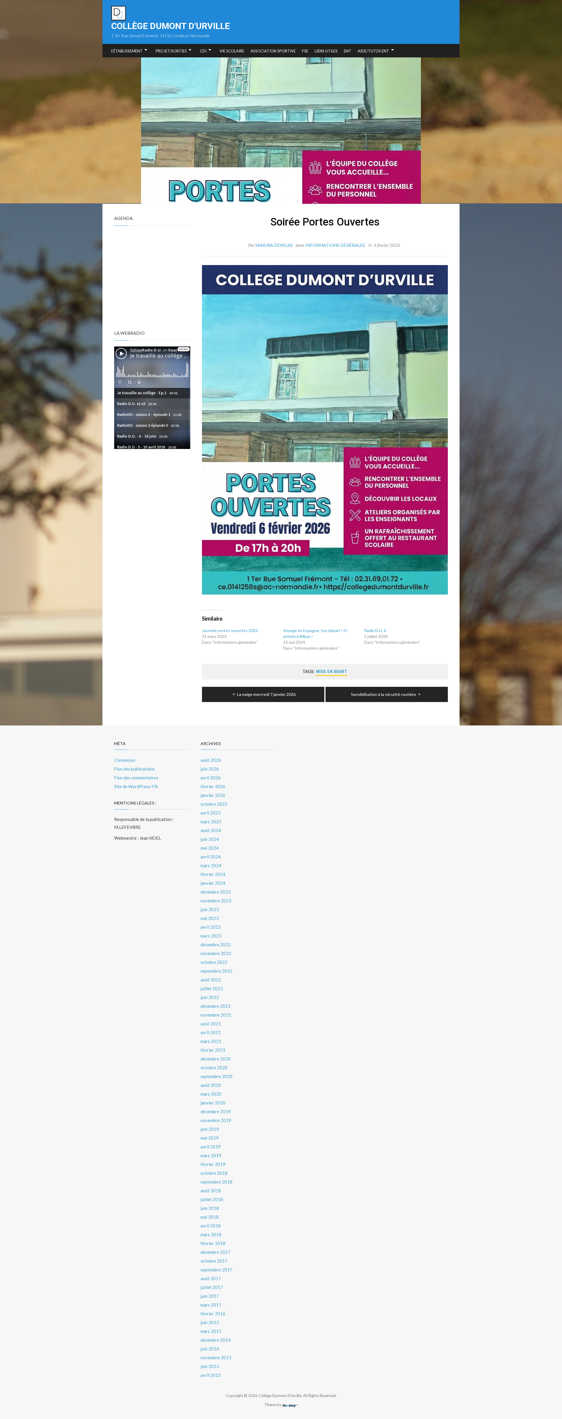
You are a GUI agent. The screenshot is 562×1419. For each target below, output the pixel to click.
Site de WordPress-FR (136, 786)
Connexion (124, 760)
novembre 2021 (216, 1014)
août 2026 (211, 760)
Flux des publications (134, 768)
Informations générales (335, 245)
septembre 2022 (216, 971)
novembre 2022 (216, 953)
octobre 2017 (214, 1260)
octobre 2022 (214, 962)
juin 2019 (210, 1129)
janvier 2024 (213, 883)
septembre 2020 (216, 1076)
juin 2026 (210, 768)
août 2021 (211, 1023)
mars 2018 (211, 1234)
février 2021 (213, 1050)
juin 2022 (210, 997)
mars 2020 (211, 1094)
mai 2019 (210, 1137)
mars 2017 (211, 1304)
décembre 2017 (216, 1252)
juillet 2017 (212, 1287)
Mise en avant (331, 671)
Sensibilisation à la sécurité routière (383, 694)
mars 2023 (211, 935)
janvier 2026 (213, 795)
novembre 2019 (216, 1120)
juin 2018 (210, 1208)
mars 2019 (211, 1155)
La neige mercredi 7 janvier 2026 (266, 694)
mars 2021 (211, 1041)
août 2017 (211, 1278)
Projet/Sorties (171, 51)
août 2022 (211, 979)
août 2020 (211, 1085)
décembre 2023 (216, 891)
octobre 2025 (214, 804)
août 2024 (211, 830)
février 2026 (213, 786)
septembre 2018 (216, 1181)
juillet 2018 (212, 1199)
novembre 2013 (216, 1357)
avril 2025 (211, 812)
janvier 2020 (213, 1102)
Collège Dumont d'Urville (170, 26)
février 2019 (213, 1164)
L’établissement (127, 51)
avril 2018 (211, 1225)
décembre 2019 (216, 1111)
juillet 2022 (212, 988)
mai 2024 (210, 848)
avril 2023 (211, 927)
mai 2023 (210, 918)
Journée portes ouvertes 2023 (230, 630)
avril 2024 (211, 856)
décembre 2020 (216, 1058)
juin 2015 (210, 1322)
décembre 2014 (216, 1340)
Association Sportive (273, 51)
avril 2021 (211, 1032)
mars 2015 (211, 1331)
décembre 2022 (216, 944)
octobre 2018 (214, 1173)
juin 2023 (210, 909)
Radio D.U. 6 (375, 630)
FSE (305, 51)
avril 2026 (211, 777)
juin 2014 (210, 1348)
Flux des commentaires (136, 777)
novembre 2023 (216, 900)
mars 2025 (211, 821)
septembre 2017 (216, 1269)
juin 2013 (210, 1366)
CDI (203, 51)
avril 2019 (211, 1146)
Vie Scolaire (232, 51)
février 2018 (213, 1243)
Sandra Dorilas (274, 245)
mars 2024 (211, 865)
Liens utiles (326, 51)
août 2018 (211, 1190)
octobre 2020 (214, 1067)
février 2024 (213, 874)
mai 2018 (210, 1217)
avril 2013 (211, 1375)
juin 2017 (210, 1296)
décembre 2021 (216, 1006)
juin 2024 (210, 839)
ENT (347, 51)
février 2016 (213, 1313)
